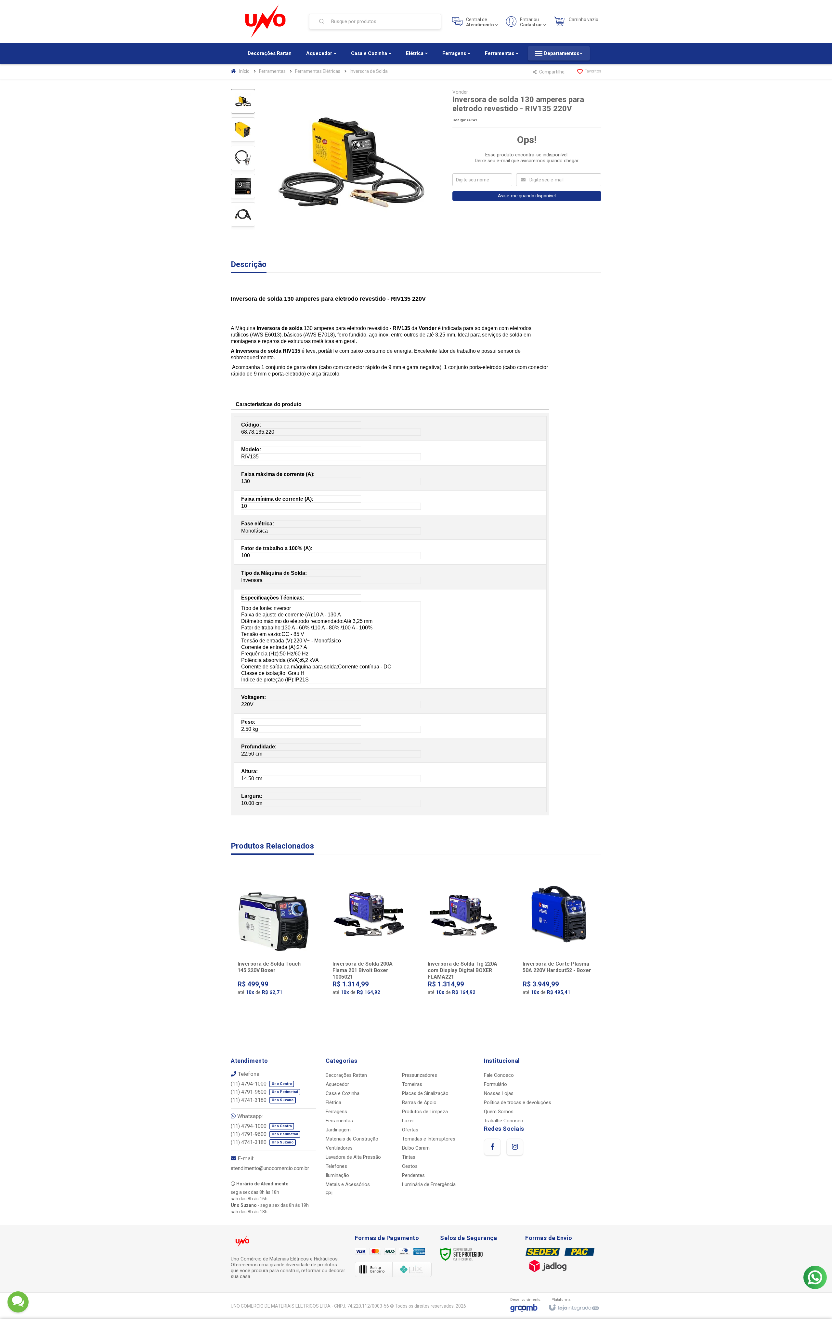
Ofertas (410, 1130)
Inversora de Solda (369, 71)
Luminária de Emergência (429, 1184)
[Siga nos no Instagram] (514, 1147)
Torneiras (412, 1084)
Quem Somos (499, 1112)
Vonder (460, 92)
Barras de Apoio (419, 1102)
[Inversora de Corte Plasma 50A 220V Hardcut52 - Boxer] (558, 941)
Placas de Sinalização (425, 1093)
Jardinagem (338, 1130)
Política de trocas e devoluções (517, 1102)
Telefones (336, 1166)
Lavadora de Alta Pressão (353, 1157)
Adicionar (286, 984)
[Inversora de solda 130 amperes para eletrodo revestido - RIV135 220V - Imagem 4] (243, 186)
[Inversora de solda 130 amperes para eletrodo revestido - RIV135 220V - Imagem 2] (243, 129)
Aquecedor (337, 1084)
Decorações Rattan (346, 1075)
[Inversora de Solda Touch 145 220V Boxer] (273, 941)
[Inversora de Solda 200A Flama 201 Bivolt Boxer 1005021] (368, 941)
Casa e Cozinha (342, 1093)
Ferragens (336, 1112)
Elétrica (333, 1102)
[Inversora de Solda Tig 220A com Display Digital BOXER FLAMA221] (463, 941)
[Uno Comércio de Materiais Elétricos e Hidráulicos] (266, 21)
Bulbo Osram (416, 1148)
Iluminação (337, 1175)
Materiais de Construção (352, 1139)
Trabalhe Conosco (503, 1121)
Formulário (495, 1084)
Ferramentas (272, 71)
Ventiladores (339, 1148)
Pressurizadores (419, 1075)
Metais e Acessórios (348, 1184)
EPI (329, 1193)
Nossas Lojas (499, 1093)
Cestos (410, 1166)
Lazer (408, 1121)
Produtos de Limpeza (425, 1112)
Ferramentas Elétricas (317, 71)
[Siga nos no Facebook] (492, 1147)
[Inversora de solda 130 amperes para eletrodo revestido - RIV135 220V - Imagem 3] (243, 158)
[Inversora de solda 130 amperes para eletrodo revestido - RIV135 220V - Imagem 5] (243, 214)
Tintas (408, 1157)
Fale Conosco (499, 1075)
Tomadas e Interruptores (428, 1139)
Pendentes (413, 1175)
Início (244, 71)
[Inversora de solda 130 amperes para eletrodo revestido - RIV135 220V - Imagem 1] (243, 101)
